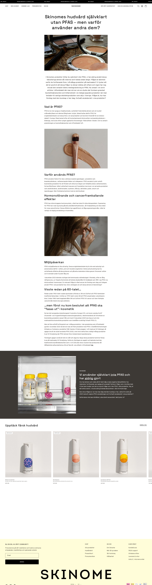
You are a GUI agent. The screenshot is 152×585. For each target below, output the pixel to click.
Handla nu (143, 425)
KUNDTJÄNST (132, 544)
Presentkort (89, 553)
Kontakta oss (133, 548)
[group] (76, 457)
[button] (138, 6)
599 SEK (55, 483)
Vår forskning (111, 553)
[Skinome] (76, 6)
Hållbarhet (110, 556)
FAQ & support (133, 551)
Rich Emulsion (56, 479)
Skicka (22, 562)
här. (92, 345)
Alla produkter (89, 548)
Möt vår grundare (112, 551)
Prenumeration (90, 556)
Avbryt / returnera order (136, 559)
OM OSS (109, 544)
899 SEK (7, 483)
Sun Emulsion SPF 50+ (106, 479)
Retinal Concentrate (9, 479)
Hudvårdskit (89, 551)
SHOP (86, 544)
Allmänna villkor (134, 553)
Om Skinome (111, 548)
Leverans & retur (134, 556)
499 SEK (103, 483)
